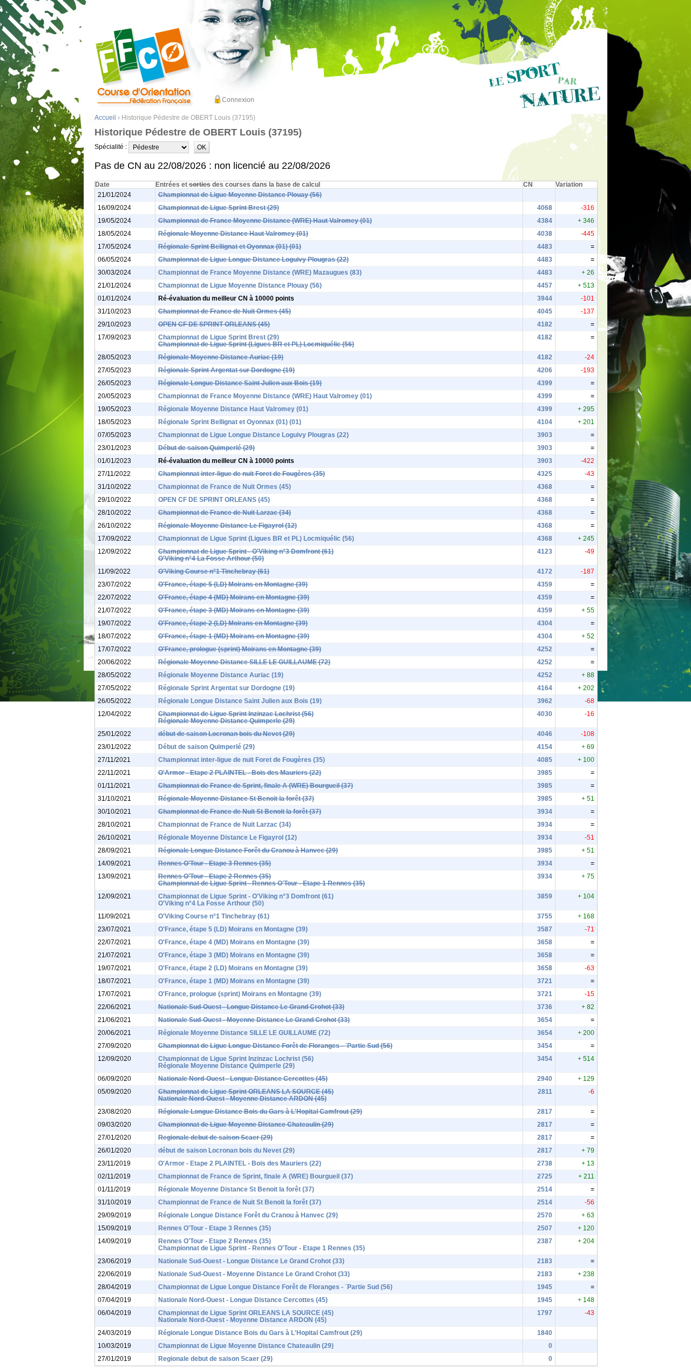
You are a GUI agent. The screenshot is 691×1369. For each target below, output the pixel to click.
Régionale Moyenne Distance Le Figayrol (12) (227, 525)
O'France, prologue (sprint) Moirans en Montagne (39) (239, 649)
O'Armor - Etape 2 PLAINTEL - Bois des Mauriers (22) (239, 773)
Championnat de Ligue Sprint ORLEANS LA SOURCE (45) (246, 1091)
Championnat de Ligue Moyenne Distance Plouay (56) (240, 195)
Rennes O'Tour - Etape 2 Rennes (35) (214, 876)
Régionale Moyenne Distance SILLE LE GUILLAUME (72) (244, 662)
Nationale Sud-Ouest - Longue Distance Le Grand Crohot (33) (251, 1007)
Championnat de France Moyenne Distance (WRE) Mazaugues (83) (260, 272)
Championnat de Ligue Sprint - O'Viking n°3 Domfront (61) (246, 551)
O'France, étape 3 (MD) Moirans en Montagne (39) (233, 610)
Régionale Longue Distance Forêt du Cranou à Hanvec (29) (248, 850)
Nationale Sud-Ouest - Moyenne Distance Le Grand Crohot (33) (254, 1020)
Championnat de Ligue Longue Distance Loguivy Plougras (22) (253, 259)
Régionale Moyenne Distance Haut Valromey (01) (233, 233)
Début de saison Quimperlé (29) (206, 448)
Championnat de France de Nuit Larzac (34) (224, 512)
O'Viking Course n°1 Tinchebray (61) (213, 571)
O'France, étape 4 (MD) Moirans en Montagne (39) (233, 597)
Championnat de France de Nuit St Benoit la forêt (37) (239, 811)
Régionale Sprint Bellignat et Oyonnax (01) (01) (229, 246)
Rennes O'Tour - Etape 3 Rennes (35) (214, 863)
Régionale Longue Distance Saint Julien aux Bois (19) (240, 383)
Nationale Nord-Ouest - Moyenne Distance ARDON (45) (242, 1098)
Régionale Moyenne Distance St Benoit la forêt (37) (236, 798)
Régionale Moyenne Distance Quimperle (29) (226, 721)
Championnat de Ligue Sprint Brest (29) (218, 208)
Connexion (238, 100)
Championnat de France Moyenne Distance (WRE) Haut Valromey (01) (265, 220)
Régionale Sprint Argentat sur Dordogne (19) (226, 370)
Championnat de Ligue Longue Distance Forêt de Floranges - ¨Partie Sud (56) (275, 1046)
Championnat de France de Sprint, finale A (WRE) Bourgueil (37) (255, 785)
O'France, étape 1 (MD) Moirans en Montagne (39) (233, 636)
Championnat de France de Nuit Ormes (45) (224, 311)
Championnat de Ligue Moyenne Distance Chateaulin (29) (246, 1124)
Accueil (105, 117)
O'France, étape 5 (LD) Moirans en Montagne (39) (233, 584)
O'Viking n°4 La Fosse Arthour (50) (211, 558)
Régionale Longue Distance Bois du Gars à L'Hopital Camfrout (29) (260, 1111)
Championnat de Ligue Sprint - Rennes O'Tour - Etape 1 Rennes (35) (261, 883)
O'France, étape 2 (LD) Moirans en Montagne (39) (233, 623)
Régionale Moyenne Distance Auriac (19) (220, 357)
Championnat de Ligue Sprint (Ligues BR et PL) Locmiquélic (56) (256, 344)
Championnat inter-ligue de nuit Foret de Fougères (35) (241, 474)
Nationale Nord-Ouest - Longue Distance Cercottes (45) (243, 1078)
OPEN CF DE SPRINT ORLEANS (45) (214, 324)
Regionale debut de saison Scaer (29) (215, 1137)
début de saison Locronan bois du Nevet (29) (226, 734)
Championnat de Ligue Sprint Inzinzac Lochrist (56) (236, 714)
